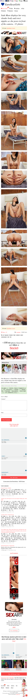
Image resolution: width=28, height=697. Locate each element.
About (16, 11)
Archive (18, 8)
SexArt (14, 348)
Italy (14, 335)
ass (3, 335)
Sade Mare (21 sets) (11, 28)
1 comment (18, 332)
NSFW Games (22, 481)
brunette (11, 335)
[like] (1, 332)
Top (23, 8)
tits (10, 337)
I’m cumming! (14, 630)
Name (2, 412)
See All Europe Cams (14, 674)
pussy (22, 335)
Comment (3, 399)
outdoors (18, 335)
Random (11, 11)
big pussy (6, 335)
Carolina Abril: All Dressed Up (7, 514)
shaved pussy (4, 337)
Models (4, 11)
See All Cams (14, 477)
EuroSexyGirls (12, 4)
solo (8, 337)
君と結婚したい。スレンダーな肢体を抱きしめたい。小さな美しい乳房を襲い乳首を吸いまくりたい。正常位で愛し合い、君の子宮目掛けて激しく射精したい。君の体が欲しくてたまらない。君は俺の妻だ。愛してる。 (13, 492)
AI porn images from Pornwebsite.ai (10, 481)
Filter (11, 8)
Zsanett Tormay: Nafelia (6, 488)
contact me (18, 694)
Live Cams (5, 8)
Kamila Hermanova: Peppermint (7, 545)
